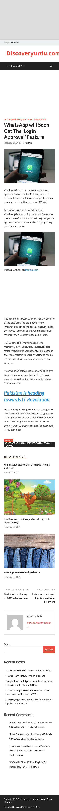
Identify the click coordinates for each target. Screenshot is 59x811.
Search (7, 644)
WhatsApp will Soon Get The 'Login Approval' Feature (28, 444)
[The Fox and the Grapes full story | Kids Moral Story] (29, 497)
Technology (40, 119)
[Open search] (51, 66)
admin (29, 142)
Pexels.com (31, 269)
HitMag (35, 807)
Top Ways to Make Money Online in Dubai (28, 670)
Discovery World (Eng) (15, 119)
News (29, 119)
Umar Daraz (15, 722)
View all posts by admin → (39, 624)
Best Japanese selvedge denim (22, 572)
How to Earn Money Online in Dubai (25, 675)
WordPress (21, 807)
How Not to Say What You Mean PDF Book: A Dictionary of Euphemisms (29, 750)
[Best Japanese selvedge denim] (29, 551)
